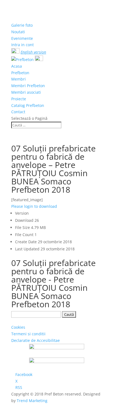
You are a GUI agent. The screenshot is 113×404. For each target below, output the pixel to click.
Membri (18, 79)
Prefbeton (20, 72)
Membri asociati (26, 92)
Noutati (18, 31)
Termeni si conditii (28, 333)
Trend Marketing (32, 400)
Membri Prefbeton (28, 85)
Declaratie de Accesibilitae (35, 340)
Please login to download (34, 206)
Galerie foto (22, 25)
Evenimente (22, 38)
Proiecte (18, 98)
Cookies (18, 327)
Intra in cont (22, 44)
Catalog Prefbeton (27, 105)
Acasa (16, 66)
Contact (18, 111)
